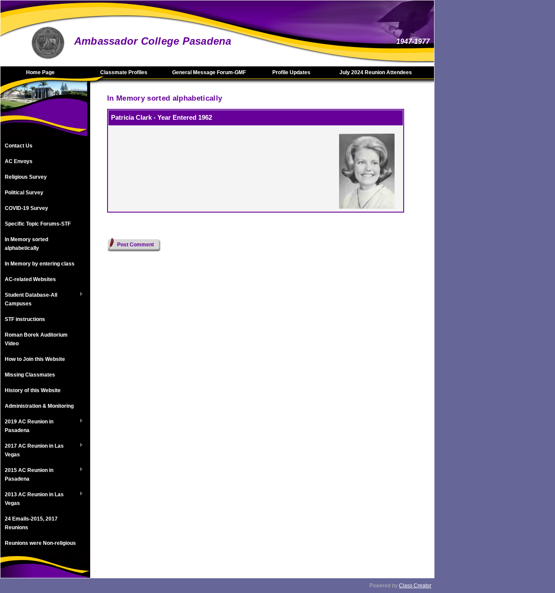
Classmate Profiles (123, 72)
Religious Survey (26, 177)
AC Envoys (19, 161)
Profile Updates (291, 72)
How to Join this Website (35, 359)
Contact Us (19, 146)
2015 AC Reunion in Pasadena (26, 474)
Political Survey (24, 193)
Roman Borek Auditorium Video (36, 339)
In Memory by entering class (40, 264)
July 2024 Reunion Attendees (376, 72)
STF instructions (25, 319)
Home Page (40, 72)
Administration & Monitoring (39, 406)
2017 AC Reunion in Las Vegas (32, 450)
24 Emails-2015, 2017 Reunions (31, 523)
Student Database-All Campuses (28, 299)
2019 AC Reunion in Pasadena (26, 426)
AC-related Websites (30, 279)
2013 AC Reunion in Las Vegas (32, 498)
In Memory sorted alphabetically (26, 243)
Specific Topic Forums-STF (38, 224)
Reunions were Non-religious (40, 543)
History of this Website (33, 390)
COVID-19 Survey (26, 208)
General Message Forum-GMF (209, 72)
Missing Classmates (30, 375)
